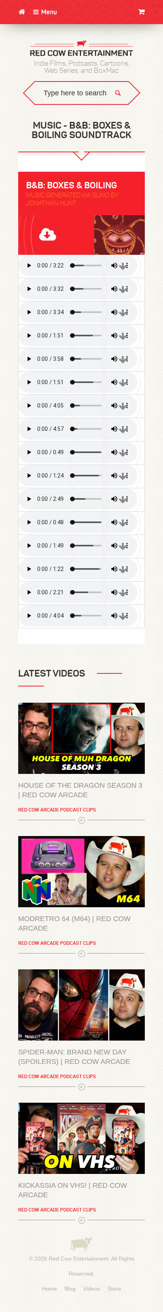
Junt (153, 62)
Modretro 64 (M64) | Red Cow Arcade (74, 923)
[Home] (21, 12)
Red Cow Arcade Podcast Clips (57, 810)
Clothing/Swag (138, 30)
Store (114, 1288)
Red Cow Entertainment (78, 1258)
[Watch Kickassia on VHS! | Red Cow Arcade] (81, 1138)
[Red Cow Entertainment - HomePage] (81, 48)
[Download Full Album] (81, 235)
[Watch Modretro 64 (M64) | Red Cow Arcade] (81, 871)
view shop (135, 77)
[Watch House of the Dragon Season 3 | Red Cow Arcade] (81, 738)
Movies (150, 38)
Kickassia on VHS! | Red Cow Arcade (72, 1190)
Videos (91, 1288)
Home (49, 1288)
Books (151, 46)
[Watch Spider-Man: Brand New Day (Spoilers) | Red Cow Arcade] (81, 1005)
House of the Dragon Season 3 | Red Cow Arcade (80, 790)
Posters (148, 54)
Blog (70, 1288)
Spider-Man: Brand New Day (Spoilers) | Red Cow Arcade (74, 1057)
